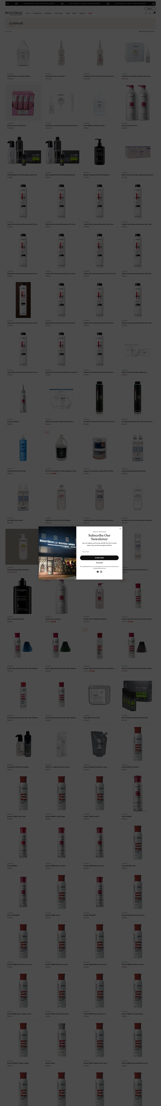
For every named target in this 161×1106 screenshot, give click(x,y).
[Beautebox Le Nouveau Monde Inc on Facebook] (98, 572)
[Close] (120, 528)
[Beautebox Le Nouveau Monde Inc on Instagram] (101, 572)
